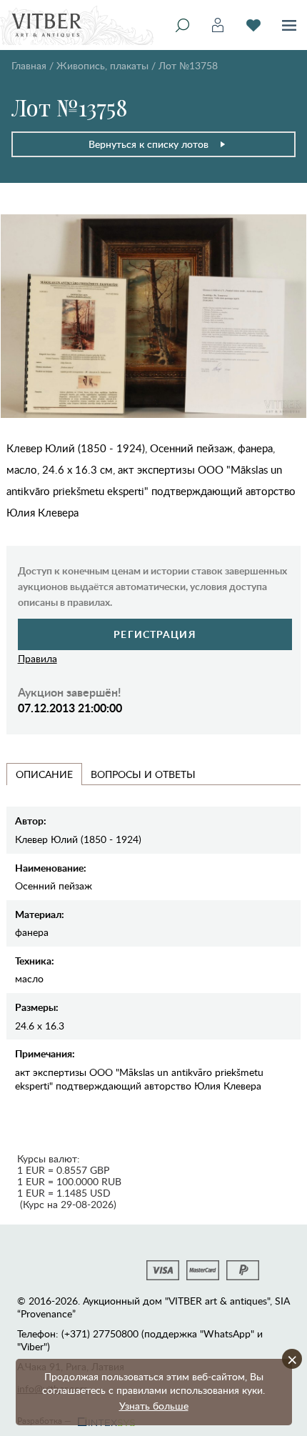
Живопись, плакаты (102, 65)
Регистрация (155, 634)
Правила (37, 658)
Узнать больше (153, 1405)
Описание (44, 774)
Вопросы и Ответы (143, 774)
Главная (28, 65)
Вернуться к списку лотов (148, 144)
